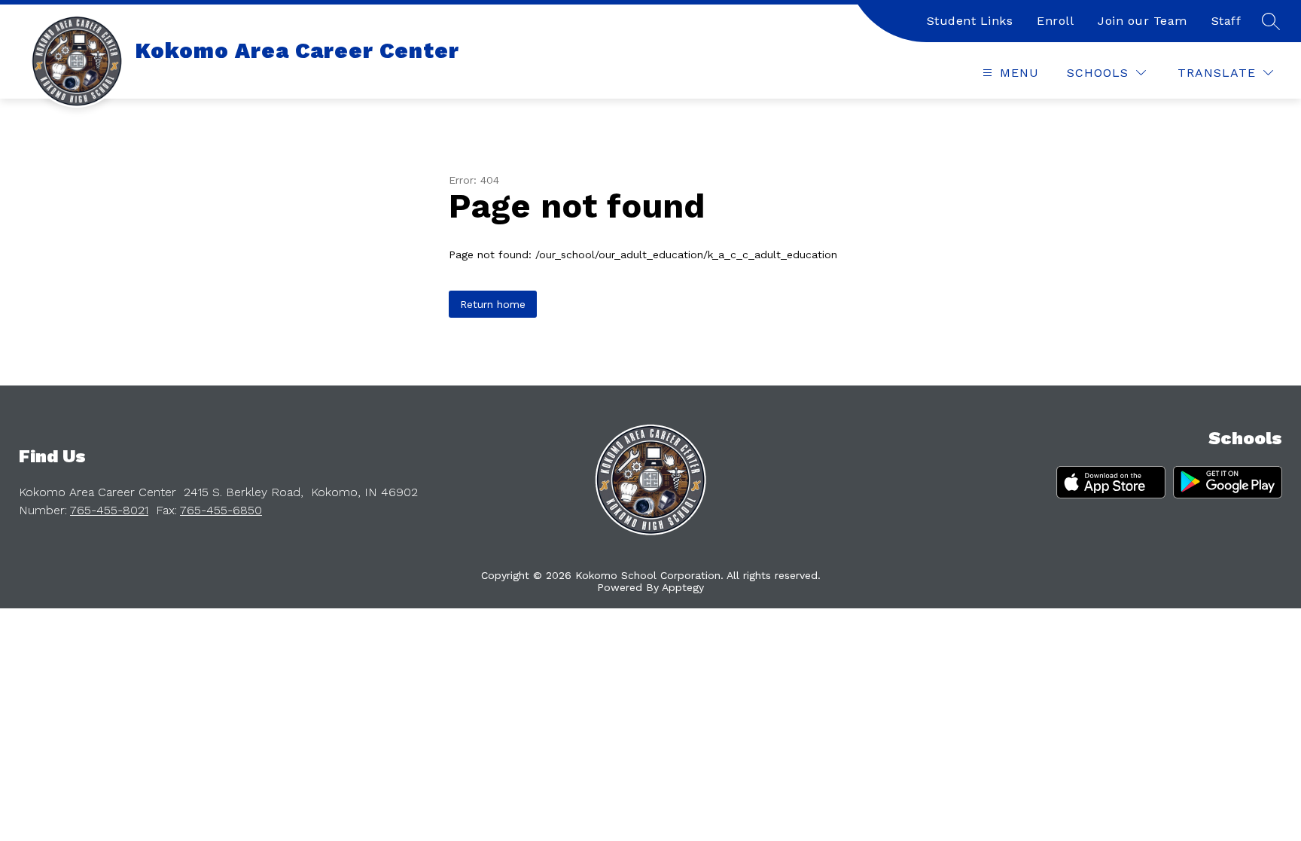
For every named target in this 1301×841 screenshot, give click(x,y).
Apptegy (683, 587)
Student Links (970, 21)
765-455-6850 (221, 510)
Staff (1226, 21)
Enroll (1055, 21)
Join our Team (1142, 21)
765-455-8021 (109, 510)
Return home (493, 304)
